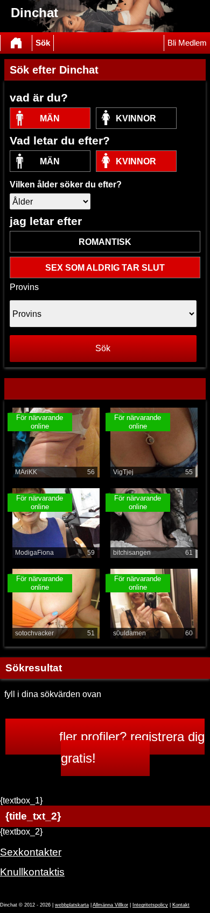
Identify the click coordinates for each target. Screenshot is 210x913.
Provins (24, 287)
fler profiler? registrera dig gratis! (132, 747)
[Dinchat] (16, 43)
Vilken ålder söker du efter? (66, 184)
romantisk (105, 242)
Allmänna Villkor (110, 905)
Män (50, 118)
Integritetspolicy (150, 905)
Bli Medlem (187, 43)
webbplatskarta (72, 905)
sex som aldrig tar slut (105, 267)
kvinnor (136, 118)
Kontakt (181, 905)
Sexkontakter (30, 852)
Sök (43, 43)
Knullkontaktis (32, 872)
